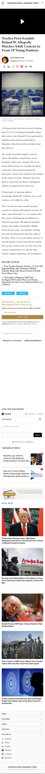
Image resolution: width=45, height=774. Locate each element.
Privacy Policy (31, 324)
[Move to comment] (31, 66)
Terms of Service (18, 324)
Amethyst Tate (18, 58)
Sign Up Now (9, 494)
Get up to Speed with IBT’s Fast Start (29, 490)
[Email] (26, 66)
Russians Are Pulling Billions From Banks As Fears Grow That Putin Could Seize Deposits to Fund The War (22, 580)
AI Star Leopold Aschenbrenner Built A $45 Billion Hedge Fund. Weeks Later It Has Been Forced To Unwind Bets (22, 701)
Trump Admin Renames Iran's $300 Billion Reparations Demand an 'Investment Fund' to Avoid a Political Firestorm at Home (22, 540)
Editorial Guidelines (33, 341)
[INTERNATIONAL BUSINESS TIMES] (23, 3)
